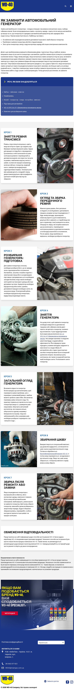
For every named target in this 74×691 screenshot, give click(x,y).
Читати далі (10, 613)
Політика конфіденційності (12, 642)
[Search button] (65, 6)
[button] (38, 626)
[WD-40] (7, 6)
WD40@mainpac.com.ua (14, 668)
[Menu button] (71, 6)
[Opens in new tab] (67, 682)
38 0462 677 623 (11, 664)
